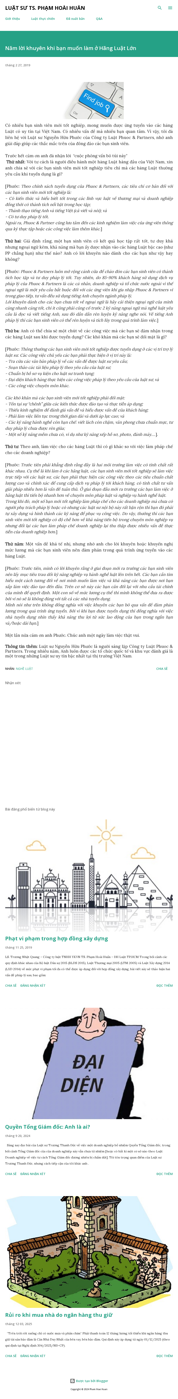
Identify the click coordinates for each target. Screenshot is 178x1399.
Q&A (99, 19)
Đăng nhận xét (33, 985)
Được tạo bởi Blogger (91, 1381)
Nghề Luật (24, 669)
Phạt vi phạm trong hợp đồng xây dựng (56, 938)
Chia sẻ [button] (162, 669)
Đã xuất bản (75, 19)
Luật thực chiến (43, 19)
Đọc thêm (165, 985)
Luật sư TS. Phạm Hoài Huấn (45, 7)
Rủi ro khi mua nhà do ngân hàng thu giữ (58, 1314)
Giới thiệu (12, 19)
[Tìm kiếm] (159, 7)
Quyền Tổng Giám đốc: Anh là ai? (47, 1126)
